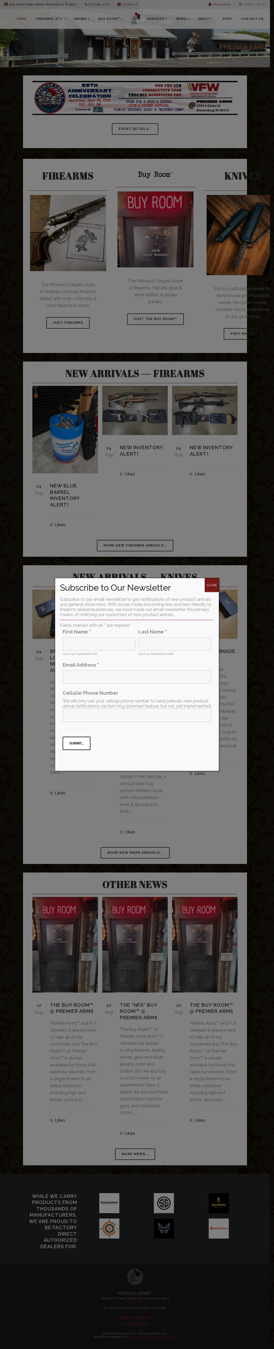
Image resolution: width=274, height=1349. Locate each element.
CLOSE (212, 585)
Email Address (81, 665)
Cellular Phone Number (90, 693)
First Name (77, 632)
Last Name (152, 632)
